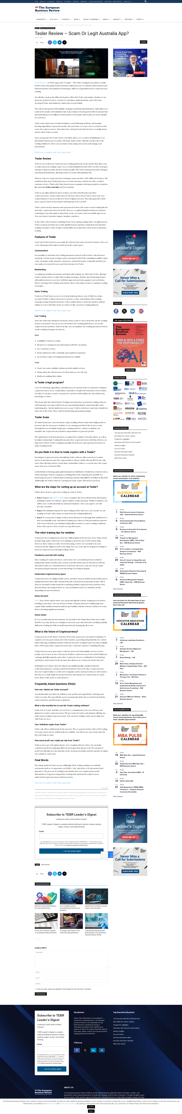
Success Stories (119, 449)
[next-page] (39, 939)
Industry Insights (120, 445)
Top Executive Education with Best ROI (127, 433)
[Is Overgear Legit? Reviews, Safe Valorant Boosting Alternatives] (71, 921)
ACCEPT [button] (91, 1107)
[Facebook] (50, 42)
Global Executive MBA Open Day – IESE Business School (132, 765)
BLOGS (42, 25)
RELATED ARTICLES (42, 884)
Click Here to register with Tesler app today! (53, 152)
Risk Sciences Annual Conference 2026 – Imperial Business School (132, 513)
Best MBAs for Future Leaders (124, 436)
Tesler (37, 600)
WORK (76, 19)
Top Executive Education (96, 1)
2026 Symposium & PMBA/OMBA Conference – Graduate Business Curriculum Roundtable (132, 789)
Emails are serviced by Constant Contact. (77, 845)
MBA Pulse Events (120, 458)
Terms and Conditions (68, 1104)
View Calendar (118, 589)
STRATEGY (65, 19)
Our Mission (67, 1)
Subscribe (76, 1)
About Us (42, 1)
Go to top (104, 788)
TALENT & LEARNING (90, 19)
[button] (145, 1)
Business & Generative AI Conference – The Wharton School (133, 530)
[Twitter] (55, 42)
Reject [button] (91, 1111)
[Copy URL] (64, 42)
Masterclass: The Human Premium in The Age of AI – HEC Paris (133, 676)
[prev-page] (36, 939)
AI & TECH (53, 19)
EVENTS (139, 19)
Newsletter (84, 1)
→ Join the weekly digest (71, 851)
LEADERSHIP (40, 19)
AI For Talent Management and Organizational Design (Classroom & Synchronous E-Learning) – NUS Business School (133, 686)
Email (41, 831)
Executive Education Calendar (124, 455)
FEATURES (128, 19)
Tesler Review (40, 83)
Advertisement (45, 864)
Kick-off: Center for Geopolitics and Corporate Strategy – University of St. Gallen (133, 562)
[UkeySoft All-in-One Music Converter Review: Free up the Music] (96, 896)
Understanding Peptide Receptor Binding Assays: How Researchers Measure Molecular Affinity (95, 933)
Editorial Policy (117, 1)
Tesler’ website (58, 498)
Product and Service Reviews (55, 25)
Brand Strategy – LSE (127, 657)
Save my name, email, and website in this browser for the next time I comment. (64, 989)
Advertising (108, 1)
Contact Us (126, 1)
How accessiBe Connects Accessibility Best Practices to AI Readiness (70, 908)
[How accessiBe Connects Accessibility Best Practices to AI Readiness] (71, 896)
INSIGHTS (116, 19)
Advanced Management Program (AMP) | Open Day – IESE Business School (132, 582)
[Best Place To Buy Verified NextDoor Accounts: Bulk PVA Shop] (46, 896)
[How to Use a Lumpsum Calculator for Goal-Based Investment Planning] (46, 921)
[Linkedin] (60, 42)
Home (36, 1)
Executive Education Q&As (123, 452)
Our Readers (50, 1)
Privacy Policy (51, 1104)
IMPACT (105, 19)
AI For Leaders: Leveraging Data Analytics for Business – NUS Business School (131, 551)
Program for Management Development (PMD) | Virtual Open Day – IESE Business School (132, 540)
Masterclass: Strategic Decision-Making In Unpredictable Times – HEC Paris (133, 666)
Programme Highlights (122, 439)
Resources (59, 1)
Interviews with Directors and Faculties (127, 442)
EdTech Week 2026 (126, 781)
